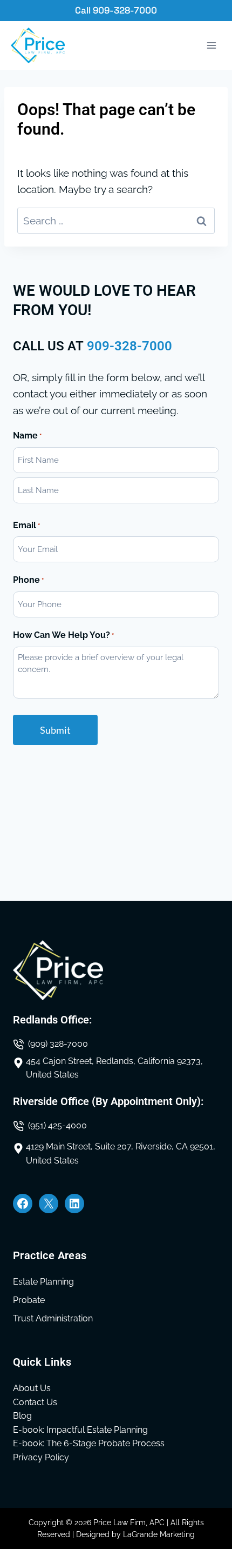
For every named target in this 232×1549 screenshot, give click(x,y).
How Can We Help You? (63, 635)
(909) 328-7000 (58, 1044)
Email (26, 525)
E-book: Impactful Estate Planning (80, 1430)
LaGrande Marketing (159, 1534)
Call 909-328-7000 (116, 10)
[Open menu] (211, 45)
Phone (28, 580)
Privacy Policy (41, 1457)
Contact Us (35, 1402)
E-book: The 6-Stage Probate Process (89, 1443)
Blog (22, 1416)
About (25, 1388)
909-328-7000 (129, 346)
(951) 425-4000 (57, 1125)
